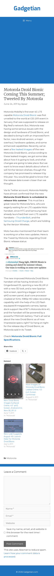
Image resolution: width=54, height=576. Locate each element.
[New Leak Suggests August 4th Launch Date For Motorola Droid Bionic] (13, 426)
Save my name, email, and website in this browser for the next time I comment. (27, 532)
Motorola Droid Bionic (25, 115)
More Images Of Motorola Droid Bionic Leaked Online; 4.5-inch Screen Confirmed (35, 389)
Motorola (11, 458)
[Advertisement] (27, 53)
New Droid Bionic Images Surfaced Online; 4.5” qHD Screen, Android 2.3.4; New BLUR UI (13, 405)
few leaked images (21, 149)
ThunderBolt (23, 217)
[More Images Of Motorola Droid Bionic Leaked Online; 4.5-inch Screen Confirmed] (35, 373)
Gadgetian (27, 8)
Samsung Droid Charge (16, 221)
